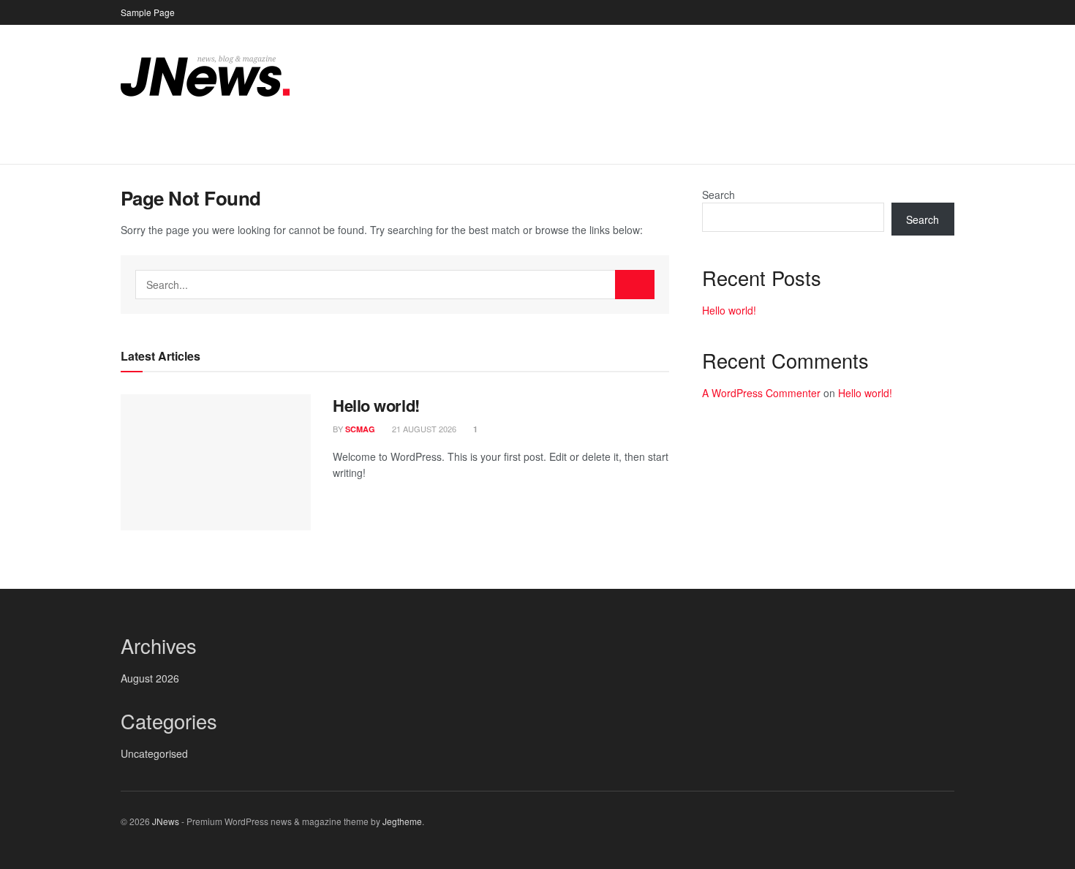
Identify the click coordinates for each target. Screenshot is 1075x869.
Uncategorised (154, 753)
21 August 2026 (423, 428)
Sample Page (148, 12)
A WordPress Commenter (761, 392)
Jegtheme (402, 821)
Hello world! (376, 405)
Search (718, 194)
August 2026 (150, 678)
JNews (165, 821)
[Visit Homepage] (205, 76)
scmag (360, 429)
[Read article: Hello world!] (216, 462)
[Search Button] (948, 145)
